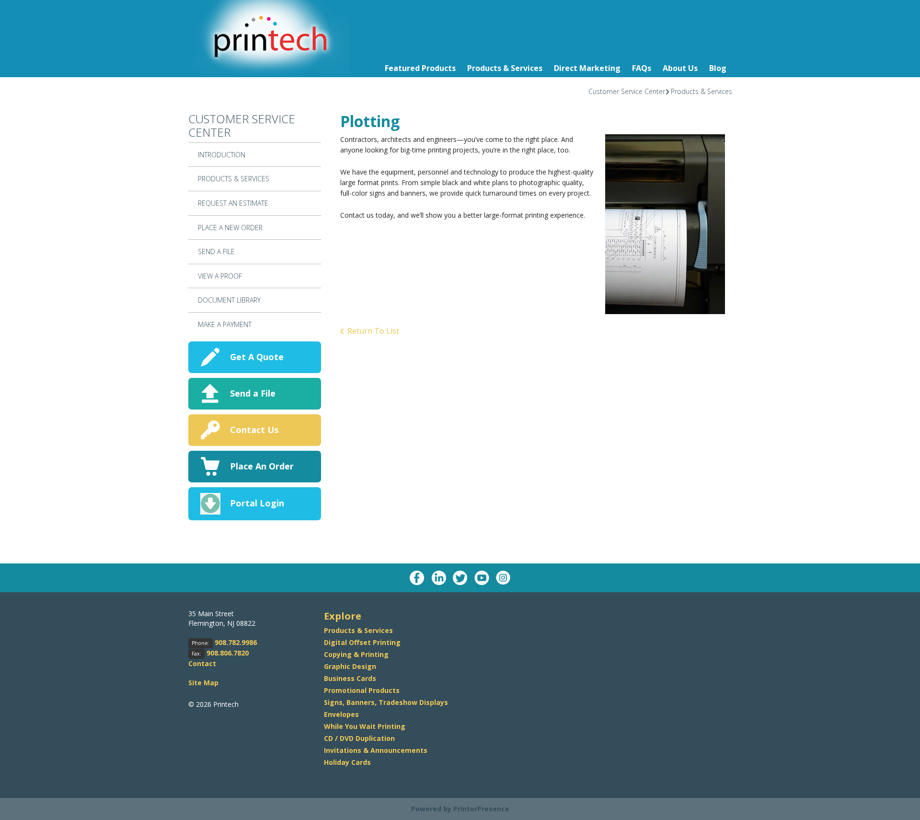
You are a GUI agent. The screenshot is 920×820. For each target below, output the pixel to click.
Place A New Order (230, 227)
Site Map (203, 682)
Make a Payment (225, 324)
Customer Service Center (626, 91)
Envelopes (341, 714)
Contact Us (254, 429)
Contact (202, 663)
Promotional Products (362, 690)
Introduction (221, 154)
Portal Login (257, 503)
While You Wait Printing (364, 726)
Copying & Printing (356, 654)
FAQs (641, 68)
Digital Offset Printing (362, 642)
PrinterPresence (481, 808)
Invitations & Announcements (375, 750)
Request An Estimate (233, 203)
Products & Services (504, 68)
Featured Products (420, 68)
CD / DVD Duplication (359, 738)
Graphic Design (350, 666)
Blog (717, 68)
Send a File (253, 393)
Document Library (229, 300)
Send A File (216, 251)
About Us (680, 68)
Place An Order (262, 466)
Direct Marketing (587, 68)
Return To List (373, 331)
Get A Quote (257, 357)
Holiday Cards (347, 762)
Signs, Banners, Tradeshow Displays (386, 702)
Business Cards (350, 678)
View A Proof (220, 276)
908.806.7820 (228, 652)
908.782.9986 (236, 642)
